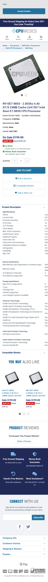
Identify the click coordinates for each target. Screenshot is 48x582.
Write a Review (24, 441)
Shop (7, 39)
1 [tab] (22, 95)
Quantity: (6, 160)
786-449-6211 (33, 482)
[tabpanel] (24, 74)
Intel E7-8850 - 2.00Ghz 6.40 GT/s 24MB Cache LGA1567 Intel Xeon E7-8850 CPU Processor (12, 395)
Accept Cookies (24, 11)
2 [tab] (26, 95)
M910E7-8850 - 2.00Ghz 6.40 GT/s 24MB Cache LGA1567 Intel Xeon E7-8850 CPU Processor (36, 395)
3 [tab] (28, 414)
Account (29, 39)
